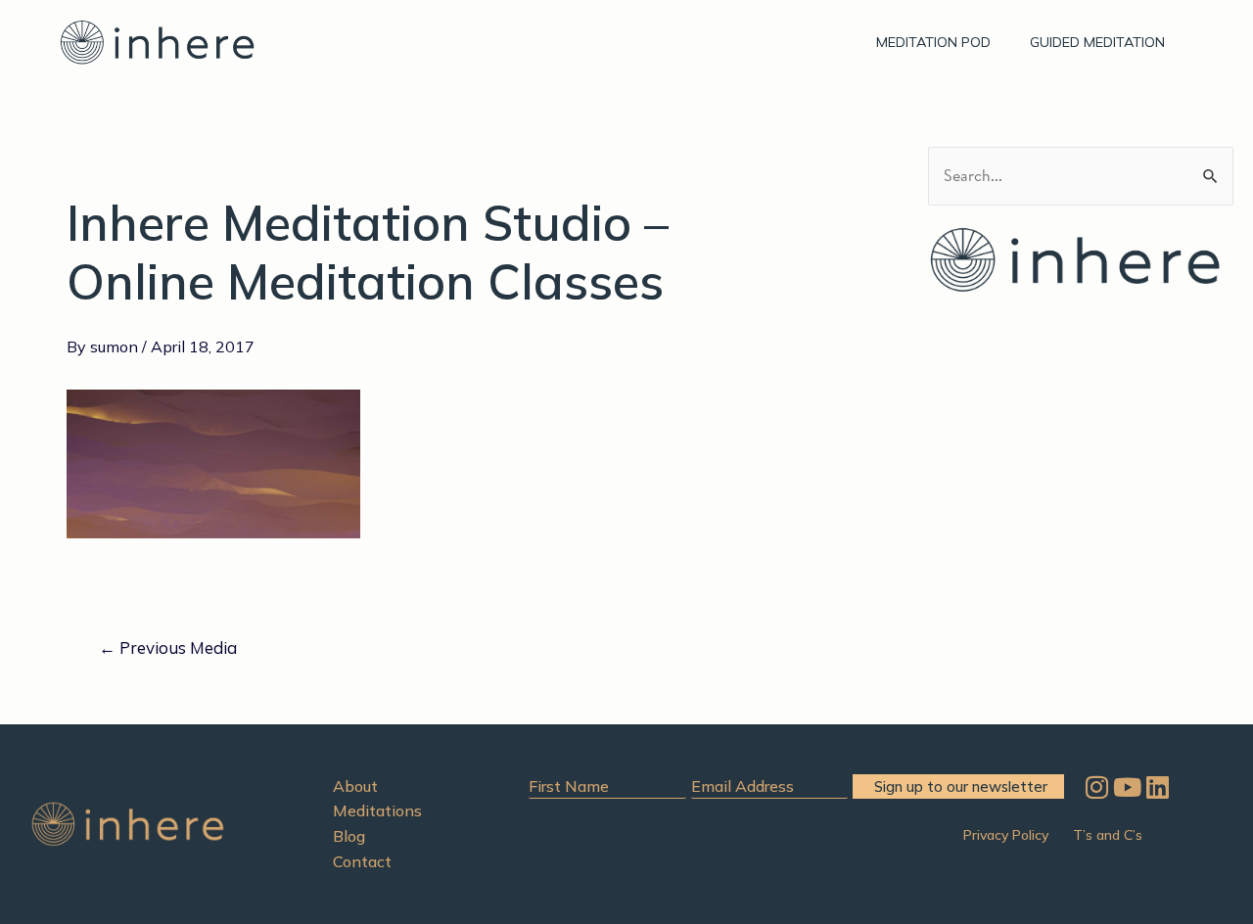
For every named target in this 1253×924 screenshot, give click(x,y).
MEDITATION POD (933, 42)
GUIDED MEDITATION (1097, 42)
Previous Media (168, 647)
